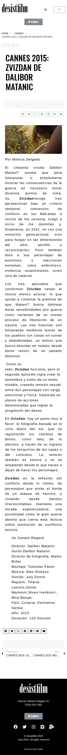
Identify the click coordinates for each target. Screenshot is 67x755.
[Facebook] (16, 727)
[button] (33, 22)
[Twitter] (24, 727)
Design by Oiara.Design (33, 749)
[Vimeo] (42, 727)
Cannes (19, 33)
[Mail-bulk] (51, 727)
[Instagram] (33, 727)
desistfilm (15, 9)
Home (5, 33)
